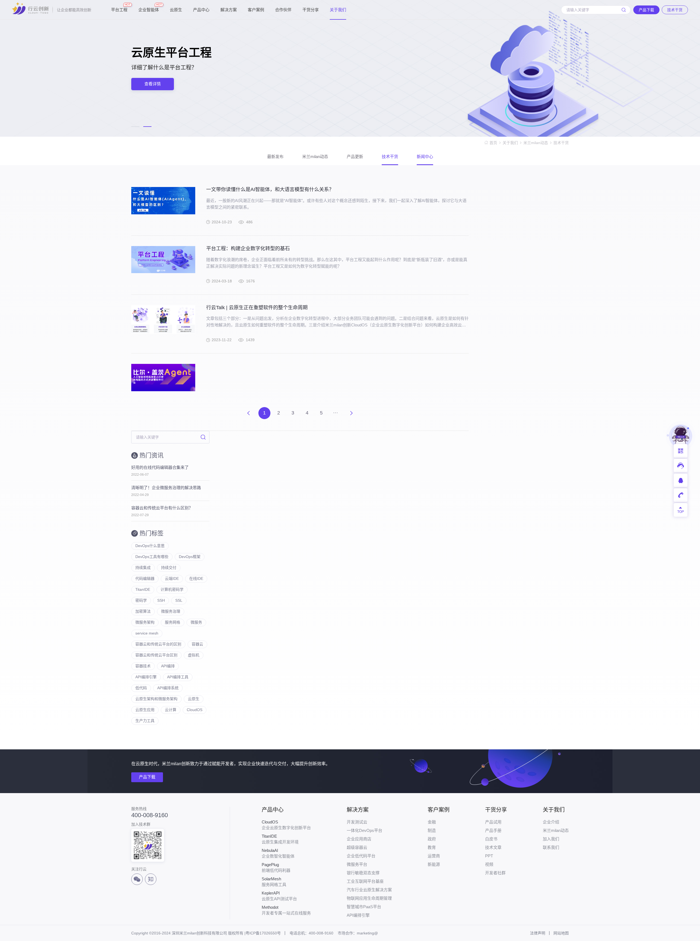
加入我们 (551, 839)
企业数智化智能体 (278, 853)
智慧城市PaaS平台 (364, 906)
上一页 (249, 413)
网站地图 (561, 933)
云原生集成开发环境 (280, 839)
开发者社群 (495, 872)
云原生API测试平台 (279, 896)
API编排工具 (177, 677)
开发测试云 (357, 822)
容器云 (197, 644)
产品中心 (201, 9)
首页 (493, 143)
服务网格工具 (274, 881)
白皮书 (491, 839)
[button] (135, 126)
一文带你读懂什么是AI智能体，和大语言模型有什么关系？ (270, 189)
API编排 (168, 666)
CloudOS (194, 710)
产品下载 (147, 777)
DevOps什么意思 (150, 545)
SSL (178, 600)
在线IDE (196, 578)
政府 (432, 839)
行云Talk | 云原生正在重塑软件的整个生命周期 (257, 307)
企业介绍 (551, 822)
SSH (161, 600)
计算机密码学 (172, 589)
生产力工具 (144, 720)
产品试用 (493, 822)
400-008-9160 (149, 815)
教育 (432, 847)
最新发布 (275, 156)
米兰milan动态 (535, 143)
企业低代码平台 (361, 856)
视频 (489, 864)
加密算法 (143, 611)
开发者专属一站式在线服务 (286, 910)
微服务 (196, 622)
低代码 (141, 688)
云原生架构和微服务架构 (156, 699)
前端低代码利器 (276, 867)
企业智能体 (148, 7)
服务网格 (172, 622)
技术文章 (493, 847)
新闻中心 (425, 156)
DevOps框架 (189, 556)
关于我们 (338, 9)
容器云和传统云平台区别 (156, 655)
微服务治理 (170, 611)
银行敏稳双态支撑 (363, 872)
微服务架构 (144, 622)
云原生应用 (144, 710)
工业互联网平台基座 (365, 881)
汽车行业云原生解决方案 (369, 889)
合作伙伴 (283, 9)
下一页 (351, 413)
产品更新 (355, 156)
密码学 (141, 600)
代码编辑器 (144, 578)
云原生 (176, 9)
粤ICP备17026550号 (263, 933)
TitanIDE (142, 589)
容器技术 (143, 666)
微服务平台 (357, 864)
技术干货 (561, 143)
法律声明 (537, 933)
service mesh (146, 633)
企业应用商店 (359, 839)
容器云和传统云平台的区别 (158, 644)
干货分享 (310, 9)
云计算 (170, 710)
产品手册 (493, 830)
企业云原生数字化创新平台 (286, 825)
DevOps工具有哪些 (151, 556)
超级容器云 (357, 847)
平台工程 (119, 7)
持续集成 (143, 567)
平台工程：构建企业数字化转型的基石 (248, 248)
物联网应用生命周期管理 (369, 898)
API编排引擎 (146, 677)
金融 (432, 822)
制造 (432, 830)
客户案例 (256, 9)
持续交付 (168, 567)
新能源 (434, 864)
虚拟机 (193, 655)
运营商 (434, 856)
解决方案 (228, 9)
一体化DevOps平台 (364, 830)
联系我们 (551, 847)
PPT (489, 856)
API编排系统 (168, 688)
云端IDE (172, 578)
